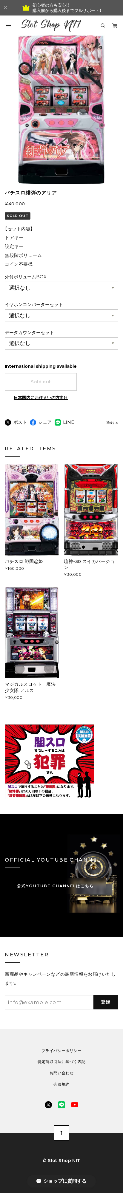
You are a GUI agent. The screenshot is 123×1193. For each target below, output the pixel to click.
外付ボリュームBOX (26, 277)
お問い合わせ (61, 1073)
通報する (112, 422)
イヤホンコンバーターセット (34, 304)
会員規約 (61, 1084)
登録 (106, 1002)
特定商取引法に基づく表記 (62, 1062)
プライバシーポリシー (61, 1051)
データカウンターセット (29, 332)
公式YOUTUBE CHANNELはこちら (55, 885)
